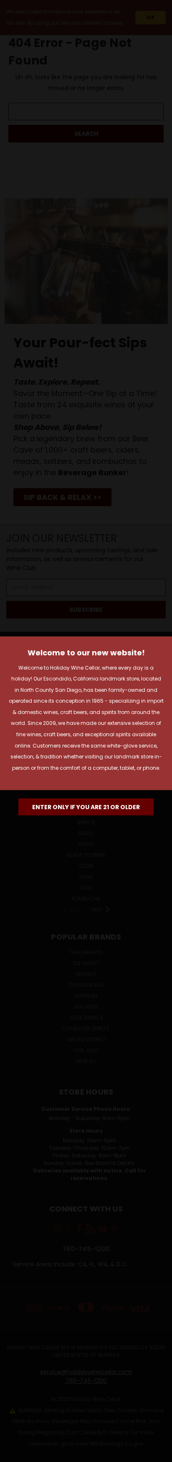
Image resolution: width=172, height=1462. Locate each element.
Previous (13, 1453)
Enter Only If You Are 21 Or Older (86, 807)
